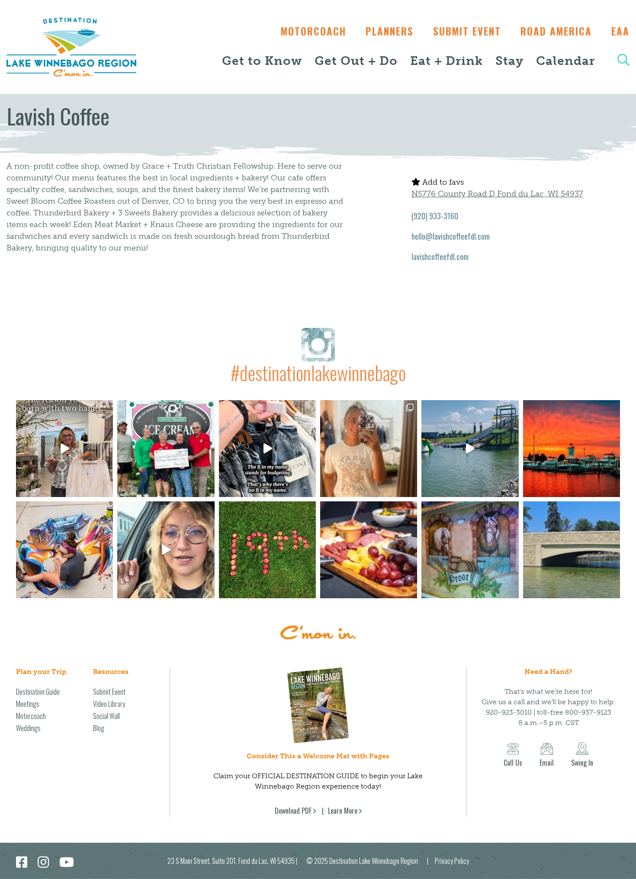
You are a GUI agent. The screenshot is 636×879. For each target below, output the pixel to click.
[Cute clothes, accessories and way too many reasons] (267, 448)
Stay (509, 61)
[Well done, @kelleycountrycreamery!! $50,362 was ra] (165, 448)
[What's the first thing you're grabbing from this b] (368, 549)
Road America (556, 31)
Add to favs (442, 182)
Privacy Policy (452, 861)
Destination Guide (38, 692)
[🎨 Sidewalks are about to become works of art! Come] (64, 549)
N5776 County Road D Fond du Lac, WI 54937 (497, 194)
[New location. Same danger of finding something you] (368, 448)
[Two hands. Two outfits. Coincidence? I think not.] (64, 448)
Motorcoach (313, 31)
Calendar (565, 61)
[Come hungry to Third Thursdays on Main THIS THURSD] (165, 549)
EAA (620, 31)
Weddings (28, 728)
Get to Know (262, 61)
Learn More (342, 810)
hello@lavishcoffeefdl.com (450, 236)
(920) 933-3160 (434, 215)
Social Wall (106, 716)
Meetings (27, 704)
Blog (98, 728)
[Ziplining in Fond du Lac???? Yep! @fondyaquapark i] (469, 448)
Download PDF (293, 810)
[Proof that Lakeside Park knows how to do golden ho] (571, 448)
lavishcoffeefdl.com (440, 256)
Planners (390, 31)
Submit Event (467, 31)
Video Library (109, 704)
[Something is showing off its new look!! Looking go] (571, 549)
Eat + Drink (446, 61)
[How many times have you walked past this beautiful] (469, 549)
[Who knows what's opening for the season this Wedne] (267, 549)
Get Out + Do (356, 61)
